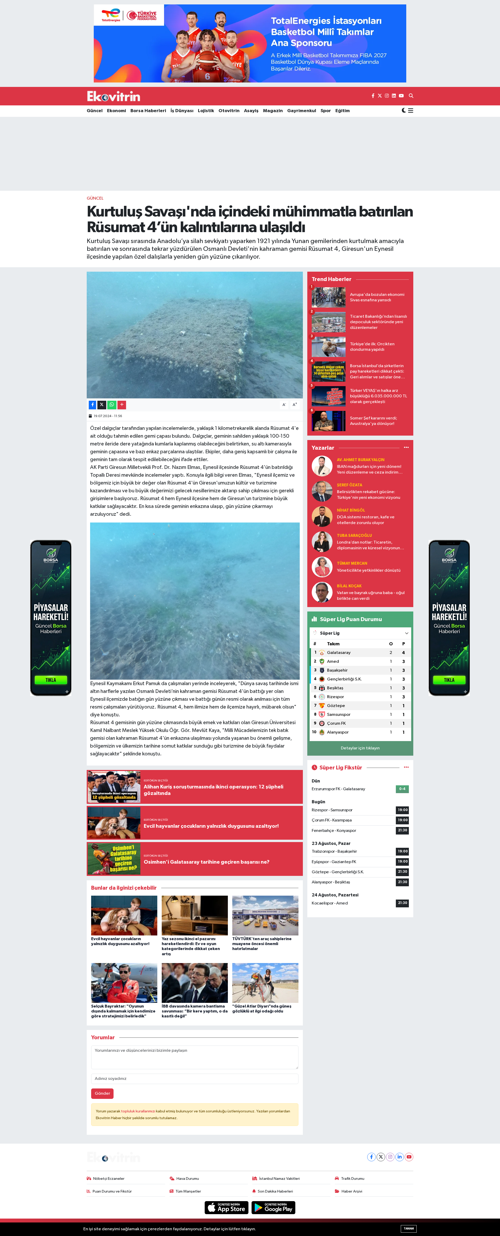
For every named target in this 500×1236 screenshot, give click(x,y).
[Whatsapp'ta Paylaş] (111, 405)
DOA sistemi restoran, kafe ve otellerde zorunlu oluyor (366, 520)
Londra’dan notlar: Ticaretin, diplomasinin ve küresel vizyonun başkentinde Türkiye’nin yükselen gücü (369, 545)
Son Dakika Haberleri (275, 1191)
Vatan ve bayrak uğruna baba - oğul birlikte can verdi (371, 596)
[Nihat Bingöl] (322, 516)
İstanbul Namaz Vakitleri (279, 1179)
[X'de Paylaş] (101, 405)
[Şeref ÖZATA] (322, 491)
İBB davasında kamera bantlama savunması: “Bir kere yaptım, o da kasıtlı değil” (195, 1011)
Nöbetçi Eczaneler (108, 1179)
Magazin (273, 111)
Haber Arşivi (352, 1191)
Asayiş (251, 111)
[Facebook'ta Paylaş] (92, 405)
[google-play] (274, 1207)
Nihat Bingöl (351, 510)
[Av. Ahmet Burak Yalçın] (322, 466)
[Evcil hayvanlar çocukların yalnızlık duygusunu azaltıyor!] (124, 915)
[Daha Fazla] (121, 405)
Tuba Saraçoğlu (354, 536)
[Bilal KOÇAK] (322, 592)
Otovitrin (229, 111)
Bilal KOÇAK (349, 586)
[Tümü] (406, 447)
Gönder (102, 1093)
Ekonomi (116, 111)
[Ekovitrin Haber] (114, 96)
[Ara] (411, 96)
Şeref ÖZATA (349, 485)
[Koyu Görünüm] (404, 111)
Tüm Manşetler (188, 1191)
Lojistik (206, 111)
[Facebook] (371, 1157)
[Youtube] (409, 1157)
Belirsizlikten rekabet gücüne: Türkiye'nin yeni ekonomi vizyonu (368, 495)
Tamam (409, 1228)
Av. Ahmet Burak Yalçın (360, 460)
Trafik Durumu (352, 1179)
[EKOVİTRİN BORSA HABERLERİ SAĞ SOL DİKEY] (51, 618)
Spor (326, 111)
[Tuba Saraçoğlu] (322, 541)
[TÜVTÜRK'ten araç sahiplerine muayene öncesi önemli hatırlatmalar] (265, 915)
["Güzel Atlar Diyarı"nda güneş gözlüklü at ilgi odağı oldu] (265, 982)
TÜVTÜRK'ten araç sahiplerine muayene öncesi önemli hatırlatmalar (262, 944)
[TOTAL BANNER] (250, 43)
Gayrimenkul (301, 111)
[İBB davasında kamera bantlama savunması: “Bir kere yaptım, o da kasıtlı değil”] (195, 982)
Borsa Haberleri (148, 111)
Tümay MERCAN (352, 563)
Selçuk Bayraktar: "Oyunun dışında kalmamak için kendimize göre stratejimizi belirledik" (123, 1011)
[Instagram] (390, 1157)
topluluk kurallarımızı (138, 1111)
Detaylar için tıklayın (360, 748)
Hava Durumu (188, 1179)
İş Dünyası (182, 111)
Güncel (95, 111)
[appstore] (227, 1207)
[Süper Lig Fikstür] (406, 768)
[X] (381, 1157)
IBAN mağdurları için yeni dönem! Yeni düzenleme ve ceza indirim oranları (369, 469)
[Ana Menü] (410, 111)
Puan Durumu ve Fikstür (112, 1191)
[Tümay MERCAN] (322, 567)
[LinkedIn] (399, 1157)
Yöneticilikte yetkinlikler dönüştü (369, 570)
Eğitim (342, 111)
